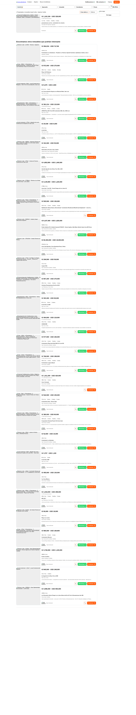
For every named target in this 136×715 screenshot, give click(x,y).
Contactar (90, 30)
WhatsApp (81, 30)
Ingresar (116, 2)
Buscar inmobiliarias (45, 2)
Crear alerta (84, 12)
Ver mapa (108, 15)
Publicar (110, 2)
